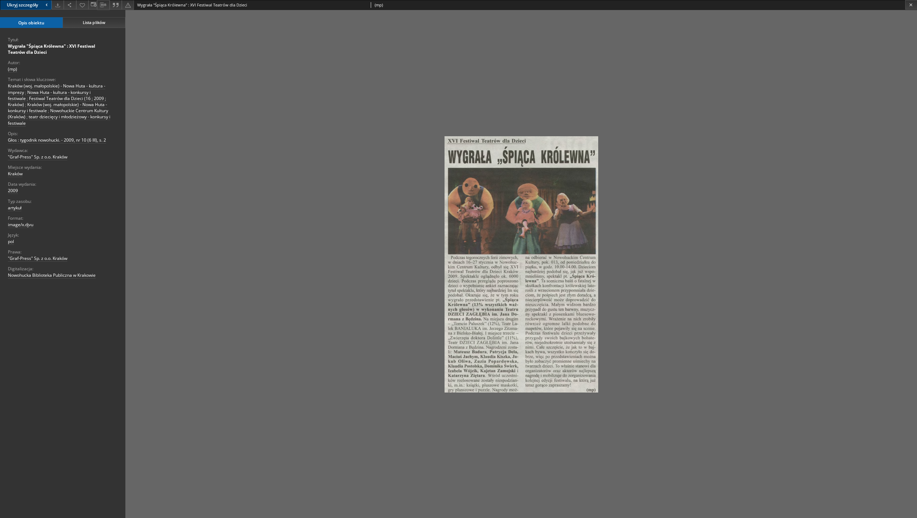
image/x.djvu (20, 225)
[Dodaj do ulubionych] (82, 5)
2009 (13, 190)
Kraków (15, 174)
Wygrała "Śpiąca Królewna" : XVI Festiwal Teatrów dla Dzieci (51, 49)
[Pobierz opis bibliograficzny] (103, 5)
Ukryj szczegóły (22, 5)
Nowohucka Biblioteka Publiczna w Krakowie (52, 275)
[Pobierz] (58, 5)
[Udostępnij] (70, 5)
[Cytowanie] (116, 5)
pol (11, 241)
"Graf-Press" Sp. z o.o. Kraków (37, 157)
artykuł (14, 208)
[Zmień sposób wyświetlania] (92, 5)
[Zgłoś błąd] (128, 5)
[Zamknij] (911, 5)
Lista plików (94, 22)
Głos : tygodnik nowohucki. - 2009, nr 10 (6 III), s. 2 (57, 140)
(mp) (12, 69)
